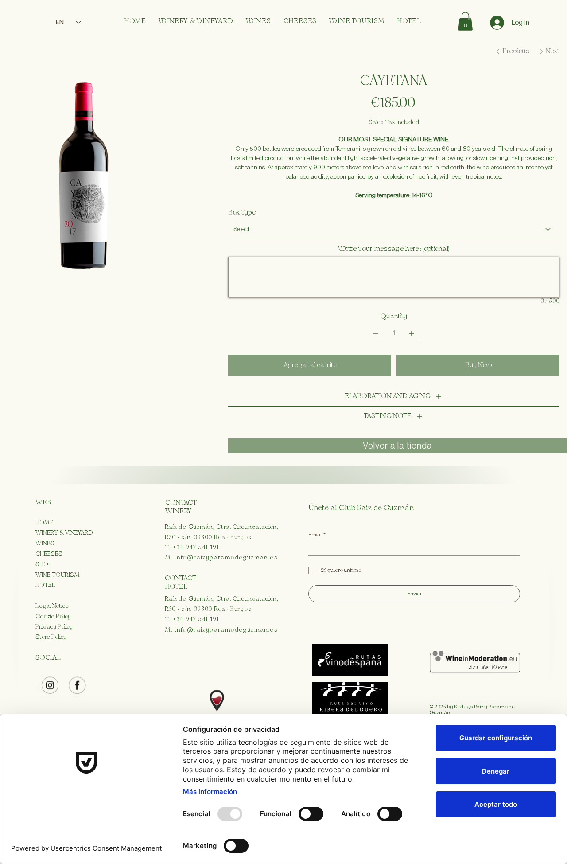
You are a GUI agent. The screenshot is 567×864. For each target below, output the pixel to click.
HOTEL (45, 585)
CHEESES (48, 554)
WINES (44, 543)
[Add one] (411, 333)
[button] (465, 21)
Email (317, 535)
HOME (44, 523)
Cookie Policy (53, 617)
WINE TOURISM (57, 575)
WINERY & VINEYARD (64, 533)
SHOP (43, 564)
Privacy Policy (54, 627)
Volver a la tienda (397, 445)
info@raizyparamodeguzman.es (226, 558)
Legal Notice (52, 606)
